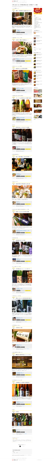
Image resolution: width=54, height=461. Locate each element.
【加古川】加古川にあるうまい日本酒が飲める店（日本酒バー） (39, 67)
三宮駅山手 (17, 452)
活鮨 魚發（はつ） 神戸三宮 (37, 25)
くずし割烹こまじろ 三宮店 (37, 24)
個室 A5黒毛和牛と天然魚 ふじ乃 (17, 352)
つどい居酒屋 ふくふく (37, 17)
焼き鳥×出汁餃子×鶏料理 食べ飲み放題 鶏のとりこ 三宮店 (21, 209)
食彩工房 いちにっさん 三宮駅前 (17, 66)
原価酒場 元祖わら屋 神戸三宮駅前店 (38, 19)
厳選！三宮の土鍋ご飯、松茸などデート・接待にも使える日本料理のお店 (39, 76)
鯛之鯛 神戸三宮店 (18, 259)
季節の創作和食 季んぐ (16, 154)
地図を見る (26, 62)
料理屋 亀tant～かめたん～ (17, 325)
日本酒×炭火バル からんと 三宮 (37, 27)
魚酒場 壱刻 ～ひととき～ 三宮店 (17, 37)
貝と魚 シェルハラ (15, 181)
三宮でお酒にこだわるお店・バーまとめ (37, 103)
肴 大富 (35, 20)
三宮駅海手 (14, 452)
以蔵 (35, 28)
